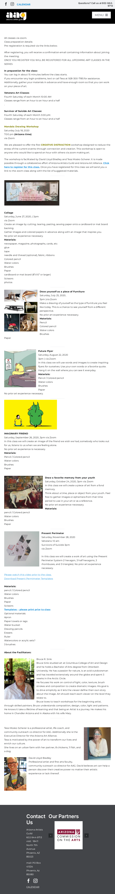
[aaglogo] (16, 12)
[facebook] (6, 4)
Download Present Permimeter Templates (28, 578)
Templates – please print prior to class (27, 609)
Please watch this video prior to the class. (27, 574)
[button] (51, 835)
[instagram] (12, 4)
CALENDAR (32, 887)
